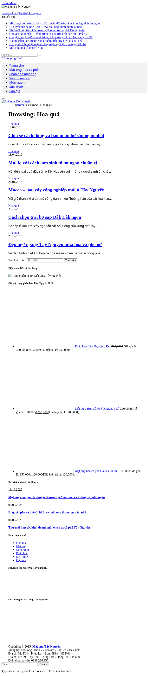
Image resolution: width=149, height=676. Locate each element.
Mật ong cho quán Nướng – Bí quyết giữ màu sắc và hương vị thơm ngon (54, 23)
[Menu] (3, 98)
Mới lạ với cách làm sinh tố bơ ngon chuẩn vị (52, 162)
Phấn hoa (22, 553)
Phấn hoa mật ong (22, 74)
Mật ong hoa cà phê (24, 70)
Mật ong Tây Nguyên (46, 646)
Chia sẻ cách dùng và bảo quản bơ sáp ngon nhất (56, 135)
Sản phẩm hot (19, 78)
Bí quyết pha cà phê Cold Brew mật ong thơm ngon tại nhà (45, 26)
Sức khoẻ (16, 87)
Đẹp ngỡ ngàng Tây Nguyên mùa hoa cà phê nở (55, 244)
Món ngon (17, 82)
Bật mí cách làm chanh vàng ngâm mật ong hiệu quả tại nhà (45, 40)
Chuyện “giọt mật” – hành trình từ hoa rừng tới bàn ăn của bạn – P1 (51, 37)
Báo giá (14, 91)
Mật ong (21, 546)
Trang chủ (16, 65)
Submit (44, 664)
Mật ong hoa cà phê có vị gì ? (27, 47)
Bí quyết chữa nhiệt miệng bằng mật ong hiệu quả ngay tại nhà (47, 44)
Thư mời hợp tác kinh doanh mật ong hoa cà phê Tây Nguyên (47, 30)
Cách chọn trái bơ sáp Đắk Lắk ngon (44, 217)
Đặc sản (21, 560)
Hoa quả (13, 123)
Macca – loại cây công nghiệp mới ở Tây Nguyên (56, 189)
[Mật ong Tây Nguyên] (16, 101)
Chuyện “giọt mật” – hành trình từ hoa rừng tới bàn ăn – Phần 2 (48, 33)
